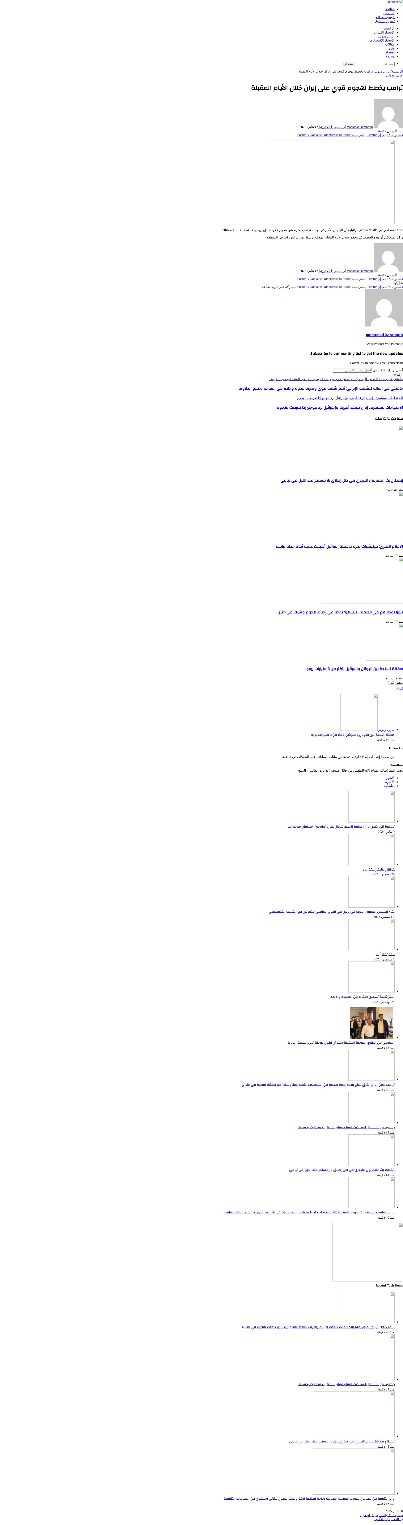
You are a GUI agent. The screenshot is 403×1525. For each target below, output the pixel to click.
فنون (391, 48)
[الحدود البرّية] (371, 949)
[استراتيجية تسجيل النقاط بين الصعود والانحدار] (371, 991)
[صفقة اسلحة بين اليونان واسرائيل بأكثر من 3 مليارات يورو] (384, 659)
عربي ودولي (386, 36)
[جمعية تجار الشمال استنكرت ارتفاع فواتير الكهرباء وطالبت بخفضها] (371, 1122)
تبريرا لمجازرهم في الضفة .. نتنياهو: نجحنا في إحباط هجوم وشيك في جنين (340, 612)
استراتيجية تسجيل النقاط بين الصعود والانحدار (361, 997)
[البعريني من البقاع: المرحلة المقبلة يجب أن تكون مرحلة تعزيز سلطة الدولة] (371, 1037)
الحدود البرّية (385, 954)
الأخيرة (390, 782)
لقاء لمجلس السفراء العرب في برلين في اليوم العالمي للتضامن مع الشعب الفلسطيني (332, 911)
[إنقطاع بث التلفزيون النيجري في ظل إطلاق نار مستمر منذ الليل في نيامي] (362, 471)
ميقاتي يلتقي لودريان (379, 869)
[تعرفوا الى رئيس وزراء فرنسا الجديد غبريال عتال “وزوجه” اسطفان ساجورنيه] (371, 821)
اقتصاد (390, 52)
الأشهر (390, 778)
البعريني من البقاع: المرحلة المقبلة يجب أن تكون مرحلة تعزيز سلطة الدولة (341, 1042)
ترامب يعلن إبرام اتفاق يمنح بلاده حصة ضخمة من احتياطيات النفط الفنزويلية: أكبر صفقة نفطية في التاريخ (318, 1085)
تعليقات (389, 786)
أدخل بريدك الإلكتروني (388, 370)
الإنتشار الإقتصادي (382, 40)
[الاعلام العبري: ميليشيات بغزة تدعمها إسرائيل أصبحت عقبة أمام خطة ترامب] (362, 537)
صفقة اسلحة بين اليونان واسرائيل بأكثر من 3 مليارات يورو (354, 668)
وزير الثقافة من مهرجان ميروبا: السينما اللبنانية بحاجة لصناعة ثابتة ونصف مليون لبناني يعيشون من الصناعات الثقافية (309, 1212)
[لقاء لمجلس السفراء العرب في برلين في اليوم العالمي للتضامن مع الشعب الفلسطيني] (371, 906)
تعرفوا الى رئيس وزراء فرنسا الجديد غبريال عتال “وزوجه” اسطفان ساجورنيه (341, 826)
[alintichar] (395, 2)
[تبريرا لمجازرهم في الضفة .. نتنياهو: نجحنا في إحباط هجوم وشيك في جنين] (362, 602)
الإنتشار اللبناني (384, 32)
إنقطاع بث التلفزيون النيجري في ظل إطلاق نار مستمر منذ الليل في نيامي (342, 480)
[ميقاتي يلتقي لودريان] (371, 864)
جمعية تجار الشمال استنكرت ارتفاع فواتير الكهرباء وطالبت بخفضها (346, 1127)
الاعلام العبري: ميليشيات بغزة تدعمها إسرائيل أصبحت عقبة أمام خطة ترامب (339, 546)
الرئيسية (389, 28)
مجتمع (390, 56)
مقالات (390, 44)
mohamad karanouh (360, 127)
